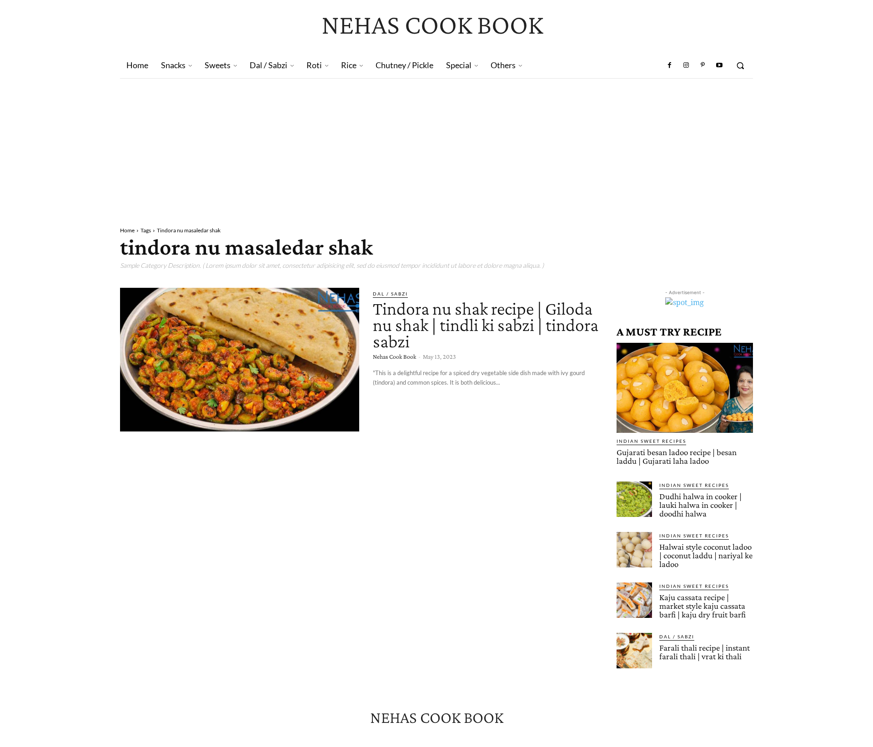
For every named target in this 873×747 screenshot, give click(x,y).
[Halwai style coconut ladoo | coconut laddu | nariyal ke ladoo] (634, 549)
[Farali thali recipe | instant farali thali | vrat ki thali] (634, 650)
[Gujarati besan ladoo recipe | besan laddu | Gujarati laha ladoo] (685, 388)
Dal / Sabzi (390, 293)
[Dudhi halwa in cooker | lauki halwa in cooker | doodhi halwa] (634, 499)
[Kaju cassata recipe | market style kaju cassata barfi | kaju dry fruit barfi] (634, 600)
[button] (740, 65)
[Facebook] (670, 65)
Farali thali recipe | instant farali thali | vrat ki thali (704, 652)
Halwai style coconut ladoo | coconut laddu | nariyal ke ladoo (706, 555)
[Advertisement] (436, 147)
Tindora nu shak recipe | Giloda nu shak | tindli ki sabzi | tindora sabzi (485, 324)
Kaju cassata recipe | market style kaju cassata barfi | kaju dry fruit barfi (702, 605)
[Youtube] (719, 65)
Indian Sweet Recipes (651, 441)
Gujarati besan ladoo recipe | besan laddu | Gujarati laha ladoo (677, 456)
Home (127, 230)
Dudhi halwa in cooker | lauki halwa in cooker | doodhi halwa (700, 504)
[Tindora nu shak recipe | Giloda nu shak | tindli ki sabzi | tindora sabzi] (239, 359)
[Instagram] (686, 65)
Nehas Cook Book (394, 356)
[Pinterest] (702, 65)
